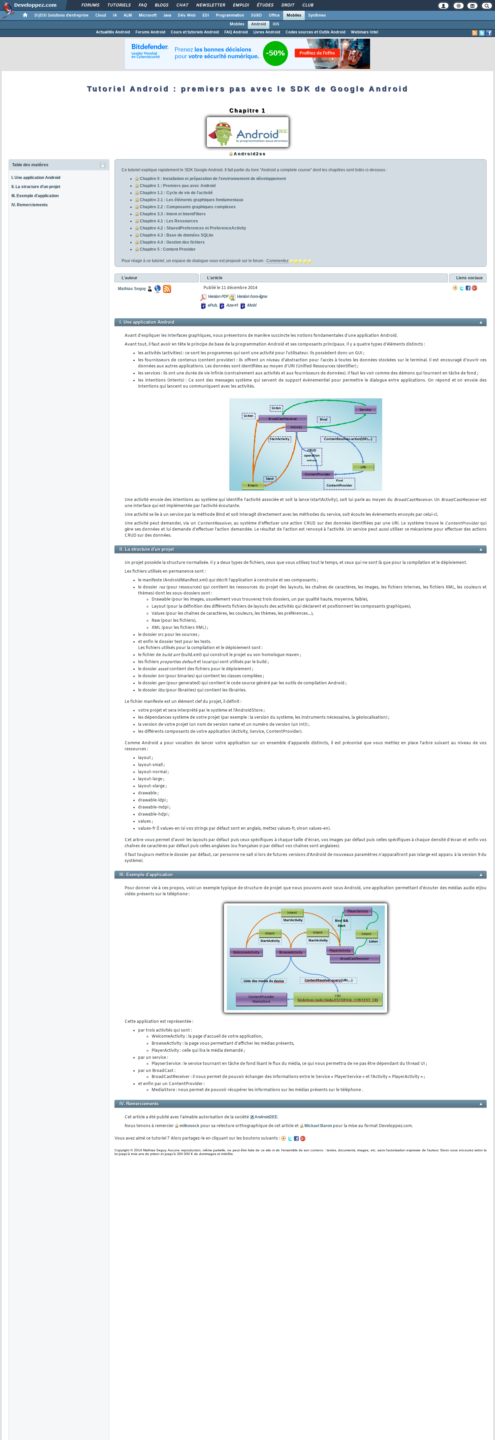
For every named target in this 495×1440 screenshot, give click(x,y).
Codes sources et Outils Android (315, 32)
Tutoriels (118, 5)
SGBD (256, 15)
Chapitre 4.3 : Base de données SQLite (176, 235)
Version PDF (217, 296)
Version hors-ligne (251, 296)
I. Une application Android (35, 177)
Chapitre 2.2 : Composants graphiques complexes (188, 207)
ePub (212, 305)
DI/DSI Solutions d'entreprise (61, 15)
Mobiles (294, 15)
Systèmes (317, 15)
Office (274, 15)
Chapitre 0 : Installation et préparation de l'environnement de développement (213, 178)
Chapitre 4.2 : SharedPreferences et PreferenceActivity (193, 228)
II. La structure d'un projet (35, 186)
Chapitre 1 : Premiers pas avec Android (178, 185)
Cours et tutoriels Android (195, 32)
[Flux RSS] (474, 33)
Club (307, 5)
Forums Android (150, 32)
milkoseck (189, 1125)
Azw (229, 305)
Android (258, 24)
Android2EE (266, 1117)
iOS (276, 24)
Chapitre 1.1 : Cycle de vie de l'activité (176, 192)
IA (115, 15)
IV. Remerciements (29, 205)
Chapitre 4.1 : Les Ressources (169, 221)
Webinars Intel (364, 32)
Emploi (240, 5)
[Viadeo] (455, 288)
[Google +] (474, 288)
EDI (205, 15)
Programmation (230, 15)
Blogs (161, 5)
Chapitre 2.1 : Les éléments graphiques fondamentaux (191, 199)
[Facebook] (468, 288)
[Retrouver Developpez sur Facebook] (489, 33)
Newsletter (210, 5)
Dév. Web (187, 15)
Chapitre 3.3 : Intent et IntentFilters (173, 214)
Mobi (251, 305)
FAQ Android (236, 32)
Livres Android (266, 32)
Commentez (277, 260)
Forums (90, 5)
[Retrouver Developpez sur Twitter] (482, 33)
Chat (182, 5)
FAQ (142, 5)
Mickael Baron (318, 1125)
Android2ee (250, 153)
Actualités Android (113, 32)
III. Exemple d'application (35, 195)
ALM (128, 15)
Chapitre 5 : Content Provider (168, 249)
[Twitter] (461, 288)
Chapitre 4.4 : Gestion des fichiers (172, 242)
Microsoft (148, 15)
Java (167, 15)
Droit (287, 5)
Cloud (100, 15)
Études (265, 5)
